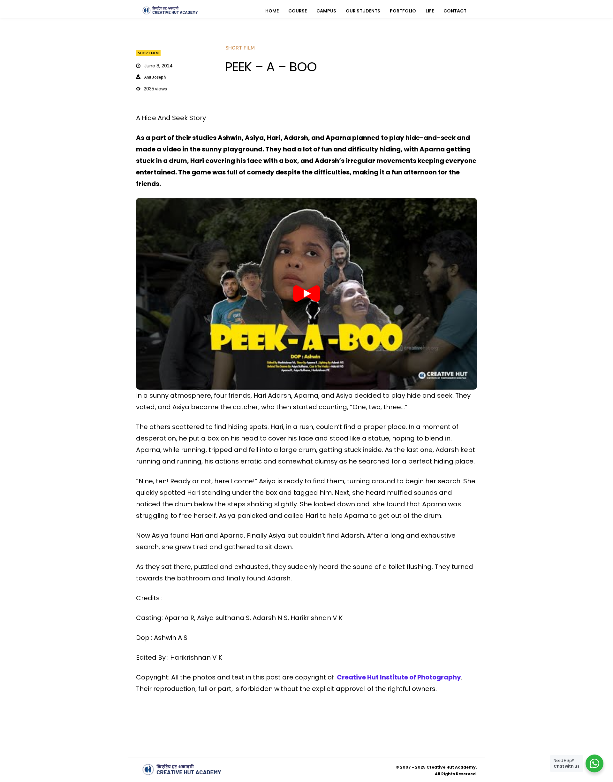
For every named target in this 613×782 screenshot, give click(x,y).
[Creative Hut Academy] (170, 10)
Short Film (148, 52)
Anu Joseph (155, 77)
